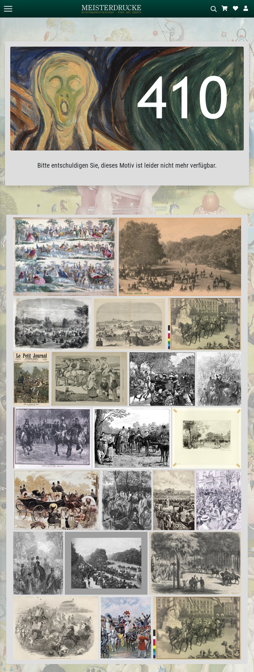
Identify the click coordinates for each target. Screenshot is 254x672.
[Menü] (8, 9)
